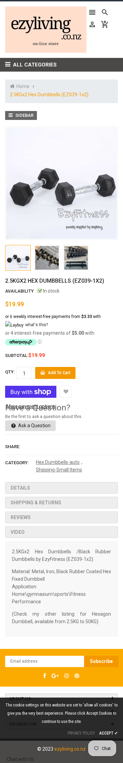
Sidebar (23, 115)
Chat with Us (20, 759)
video (18, 532)
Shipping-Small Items (59, 469)
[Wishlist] (66, 392)
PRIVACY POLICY (81, 733)
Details (20, 488)
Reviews (21, 517)
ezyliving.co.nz (70, 749)
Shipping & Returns (36, 502)
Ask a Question (34, 425)
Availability (19, 291)
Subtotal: (16, 355)
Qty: (10, 371)
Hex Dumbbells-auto (58, 462)
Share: (12, 446)
